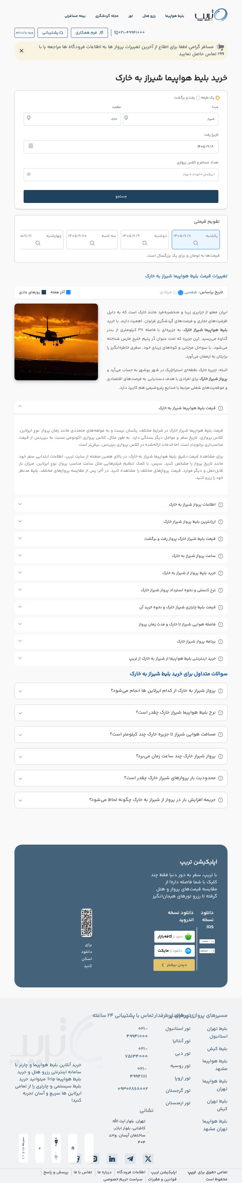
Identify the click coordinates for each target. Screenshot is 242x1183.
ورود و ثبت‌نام (24, 32)
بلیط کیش (217, 1049)
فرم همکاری (86, 33)
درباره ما (104, 1172)
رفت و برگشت (184, 98)
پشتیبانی (50, 33)
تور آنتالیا (182, 1041)
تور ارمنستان (178, 1103)
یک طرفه (207, 98)
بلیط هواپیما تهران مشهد (215, 1125)
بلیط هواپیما (174, 16)
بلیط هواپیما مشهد (215, 1065)
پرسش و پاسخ (55, 1172)
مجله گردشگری (107, 16)
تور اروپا (183, 1078)
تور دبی (183, 1053)
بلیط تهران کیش (217, 1105)
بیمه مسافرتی (75, 16)
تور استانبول (178, 1029)
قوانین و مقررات (162, 1179)
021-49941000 (131, 33)
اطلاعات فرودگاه (131, 1172)
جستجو (121, 196)
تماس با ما (83, 1172)
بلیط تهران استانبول (217, 1032)
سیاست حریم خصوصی (123, 1179)
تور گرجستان (178, 1090)
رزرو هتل (149, 16)
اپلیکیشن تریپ (164, 1172)
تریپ (192, 1172)
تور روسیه (180, 1066)
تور (130, 16)
